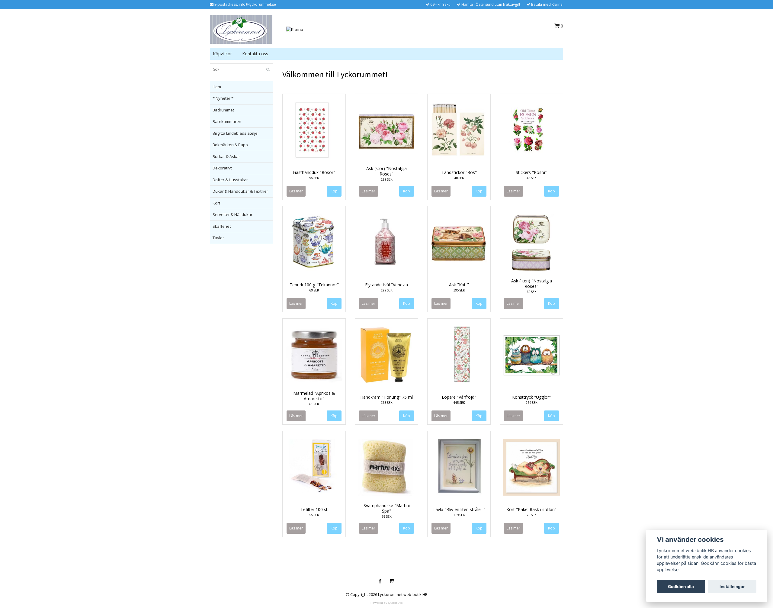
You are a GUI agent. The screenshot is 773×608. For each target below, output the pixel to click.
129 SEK (387, 179)
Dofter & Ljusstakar (230, 179)
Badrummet (223, 110)
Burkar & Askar (226, 156)
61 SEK (314, 404)
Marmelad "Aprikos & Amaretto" (314, 395)
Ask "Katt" (459, 285)
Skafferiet (222, 226)
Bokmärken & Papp (230, 144)
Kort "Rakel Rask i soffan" (531, 509)
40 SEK (459, 177)
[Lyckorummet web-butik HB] (241, 29)
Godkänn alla (681, 586)
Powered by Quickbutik (386, 602)
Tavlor (218, 237)
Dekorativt (222, 168)
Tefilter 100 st (314, 509)
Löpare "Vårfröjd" (459, 397)
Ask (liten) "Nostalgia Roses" (531, 283)
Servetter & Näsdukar (232, 214)
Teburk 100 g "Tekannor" (314, 285)
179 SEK (459, 515)
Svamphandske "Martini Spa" (387, 508)
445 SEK (459, 402)
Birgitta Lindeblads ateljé (235, 133)
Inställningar (732, 586)
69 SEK (314, 290)
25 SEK (532, 515)
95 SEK (314, 177)
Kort (216, 203)
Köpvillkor (222, 53)
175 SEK (387, 402)
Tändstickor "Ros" (459, 172)
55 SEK (314, 515)
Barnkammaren (227, 121)
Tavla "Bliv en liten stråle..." (459, 509)
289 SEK (531, 402)
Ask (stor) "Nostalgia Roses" (386, 171)
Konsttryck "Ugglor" (531, 397)
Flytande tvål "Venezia (386, 285)
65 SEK (387, 516)
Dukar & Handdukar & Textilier (240, 191)
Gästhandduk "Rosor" (314, 172)
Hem (217, 86)
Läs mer (296, 191)
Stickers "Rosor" (531, 172)
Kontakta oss (255, 53)
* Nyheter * (223, 98)
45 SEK (532, 177)
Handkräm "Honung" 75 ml (386, 397)
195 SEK (459, 290)
